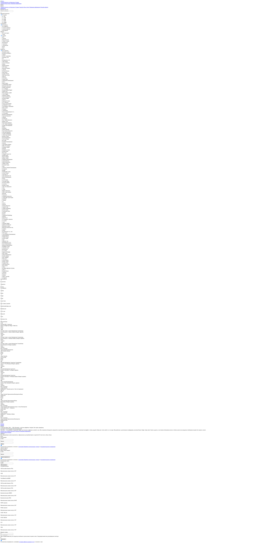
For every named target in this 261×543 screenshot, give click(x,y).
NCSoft (4, 212)
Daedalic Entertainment (7, 141)
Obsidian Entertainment (7, 159)
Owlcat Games (5, 173)
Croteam (4, 200)
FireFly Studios (5, 256)
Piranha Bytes (5, 151)
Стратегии (4, 44)
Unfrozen (4, 272)
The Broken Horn (6, 211)
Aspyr (3, 222)
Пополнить (3, 539)
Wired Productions (6, 162)
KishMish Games (6, 246)
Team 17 (4, 99)
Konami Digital (5, 98)
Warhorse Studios (6, 95)
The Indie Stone (5, 181)
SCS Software (5, 102)
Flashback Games (6, 150)
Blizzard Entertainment (7, 245)
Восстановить (4, 464)
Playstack (4, 273)
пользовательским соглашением (48, 446)
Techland (4, 109)
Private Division (5, 71)
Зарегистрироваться (5, 457)
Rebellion (4, 128)
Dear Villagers (5, 257)
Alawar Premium (6, 62)
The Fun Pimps (5, 139)
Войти (2, 444)
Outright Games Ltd (6, 154)
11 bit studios (5, 113)
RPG (3, 37)
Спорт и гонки (5, 41)
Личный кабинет (44, 7)
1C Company (5, 88)
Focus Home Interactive (7, 130)
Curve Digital (5, 94)
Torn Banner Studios (6, 144)
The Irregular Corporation (7, 106)
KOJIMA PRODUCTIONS (8, 268)
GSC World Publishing (7, 124)
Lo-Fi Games (5, 179)
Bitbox (3, 126)
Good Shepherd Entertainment (8, 234)
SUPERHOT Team (6, 105)
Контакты (12, 2)
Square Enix (5, 91)
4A (3, 201)
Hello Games (5, 83)
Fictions (4, 275)
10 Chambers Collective (7, 219)
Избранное (3, 8)
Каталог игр (7, 2)
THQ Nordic (5, 61)
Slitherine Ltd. (5, 241)
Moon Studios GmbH (7, 92)
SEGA (3, 81)
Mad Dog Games (6, 75)
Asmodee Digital (5, 223)
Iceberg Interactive (6, 205)
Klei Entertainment (6, 137)
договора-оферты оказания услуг (26, 541)
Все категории (5, 33)
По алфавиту (5, 26)
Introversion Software (7, 122)
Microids (4, 193)
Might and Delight (6, 252)
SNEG (3, 267)
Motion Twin (5, 121)
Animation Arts (5, 248)
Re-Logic (4, 140)
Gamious (4, 228)
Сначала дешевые (6, 27)
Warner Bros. (5, 79)
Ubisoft (3, 54)
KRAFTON (5, 218)
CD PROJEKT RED (6, 84)
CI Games (4, 220)
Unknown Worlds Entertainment (9, 167)
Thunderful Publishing (7, 215)
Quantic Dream (5, 73)
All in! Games (5, 209)
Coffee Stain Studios (6, 135)
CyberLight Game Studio (7, 197)
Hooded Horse (5, 271)
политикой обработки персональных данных (28, 446)
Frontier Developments (7, 125)
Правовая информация (16, 3)
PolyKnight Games (6, 171)
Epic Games (4, 253)
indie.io (3, 269)
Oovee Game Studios (6, 103)
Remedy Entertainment (7, 114)
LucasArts (4, 184)
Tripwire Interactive (6, 96)
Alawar (3, 203)
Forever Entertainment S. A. (8, 111)
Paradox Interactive (6, 87)
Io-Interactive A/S (6, 60)
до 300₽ (4, 19)
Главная (2, 2)
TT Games (4, 250)
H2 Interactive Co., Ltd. (7, 231)
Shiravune (4, 258)
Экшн (3, 34)
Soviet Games (5, 238)
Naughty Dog (5, 262)
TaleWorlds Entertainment (7, 80)
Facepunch (4, 169)
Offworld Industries (6, 132)
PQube (3, 230)
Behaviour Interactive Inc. (7, 227)
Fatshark (4, 117)
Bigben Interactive (6, 190)
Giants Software (5, 160)
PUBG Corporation (6, 56)
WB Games (4, 233)
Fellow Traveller (5, 276)
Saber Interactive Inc (6, 175)
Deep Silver (4, 72)
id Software (4, 118)
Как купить (8, 3)
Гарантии (3, 3)
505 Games (4, 67)
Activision (4, 77)
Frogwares (4, 194)
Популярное (5, 30)
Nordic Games (5, 261)
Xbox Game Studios (6, 192)
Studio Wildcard (5, 129)
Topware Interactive (6, 115)
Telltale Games (5, 163)
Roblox (3, 213)
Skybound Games (6, 101)
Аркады (4, 38)
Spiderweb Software (6, 224)
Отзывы (17, 2)
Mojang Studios (5, 65)
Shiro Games (5, 107)
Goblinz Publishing (6, 208)
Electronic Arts (5, 57)
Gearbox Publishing (6, 133)
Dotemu (4, 216)
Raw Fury (4, 152)
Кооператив (5, 42)
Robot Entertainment (6, 177)
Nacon (3, 178)
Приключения (5, 39)
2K (3, 58)
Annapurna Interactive (7, 196)
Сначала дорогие (6, 29)
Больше (2, 423)
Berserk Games (5, 136)
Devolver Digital (5, 182)
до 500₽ (4, 20)
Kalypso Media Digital (7, 90)
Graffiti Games (5, 237)
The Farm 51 (5, 174)
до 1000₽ (4, 22)
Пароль (2, 441)
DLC (3, 48)
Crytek (3, 189)
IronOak (4, 148)
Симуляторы (5, 45)
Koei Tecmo (5, 265)
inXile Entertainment (6, 254)
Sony (3, 166)
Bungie (3, 170)
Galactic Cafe (5, 207)
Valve (3, 188)
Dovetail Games (5, 164)
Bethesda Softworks (6, 86)
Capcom (4, 69)
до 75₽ (3, 16)
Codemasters (5, 110)
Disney (3, 64)
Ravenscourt (5, 249)
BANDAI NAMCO (6, 53)
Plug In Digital (5, 156)
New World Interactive (7, 120)
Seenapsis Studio (6, 147)
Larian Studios (5, 260)
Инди (3, 46)
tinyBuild (4, 199)
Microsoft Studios (6, 68)
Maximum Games (6, 226)
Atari (3, 239)
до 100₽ (4, 17)
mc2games (4, 277)
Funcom (4, 143)
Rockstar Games (5, 52)
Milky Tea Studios (6, 145)
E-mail (2, 438)
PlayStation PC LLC (6, 242)
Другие (4, 76)
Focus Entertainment (6, 243)
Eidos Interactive (5, 264)
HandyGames (5, 155)
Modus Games (5, 158)
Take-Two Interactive (6, 186)
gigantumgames (5, 235)
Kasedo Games (5, 185)
